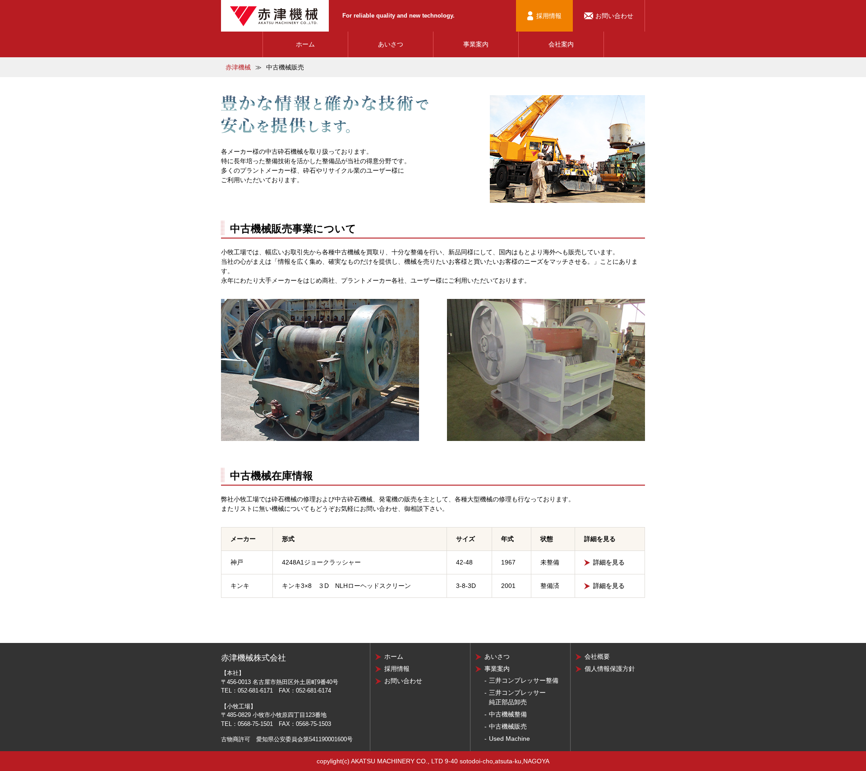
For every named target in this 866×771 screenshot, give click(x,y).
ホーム (305, 44)
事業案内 (475, 44)
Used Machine (509, 738)
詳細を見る (609, 562)
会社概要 (597, 656)
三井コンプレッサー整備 (523, 680)
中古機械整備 (508, 714)
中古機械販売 (508, 726)
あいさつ (390, 44)
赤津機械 (238, 67)
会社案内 (561, 44)
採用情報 (549, 15)
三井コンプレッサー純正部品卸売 (517, 697)
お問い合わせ (614, 15)
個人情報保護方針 (610, 668)
